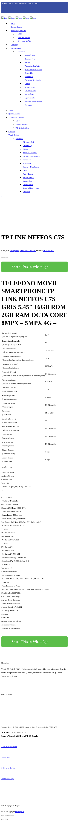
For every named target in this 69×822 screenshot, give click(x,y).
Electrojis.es (19, 812)
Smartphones (14, 251)
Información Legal (7, 779)
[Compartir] (9, 815)
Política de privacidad (9, 747)
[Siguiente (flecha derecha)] (6, 819)
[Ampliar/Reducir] (2, 815)
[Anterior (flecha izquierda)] (2, 819)
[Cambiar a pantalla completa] (6, 815)
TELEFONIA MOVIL (28, 251)
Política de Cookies (8, 768)
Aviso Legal (5, 757)
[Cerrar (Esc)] (13, 815)
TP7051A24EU (48, 251)
